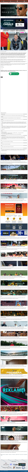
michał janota (13, 454)
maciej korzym (10, 454)
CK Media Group (25, 471)
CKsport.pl (5, 470)
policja (1, 455)
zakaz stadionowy (25, 454)
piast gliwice (6, 454)
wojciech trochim (17, 454)
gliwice (22, 454)
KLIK (2, 66)
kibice (20, 454)
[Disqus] (14, 86)
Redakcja (7, 470)
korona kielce (3, 454)
